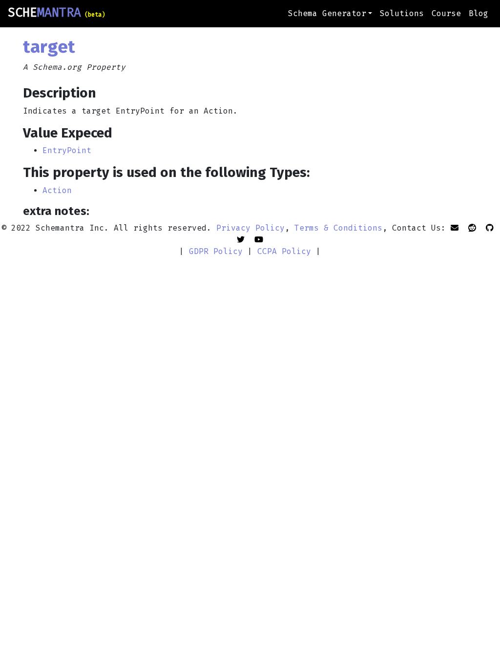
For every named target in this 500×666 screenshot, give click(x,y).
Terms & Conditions (338, 228)
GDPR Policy (216, 251)
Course (446, 13)
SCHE (56, 12)
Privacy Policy (250, 228)
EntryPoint (66, 150)
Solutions (402, 13)
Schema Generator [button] (327, 13)
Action (57, 190)
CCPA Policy (284, 251)
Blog (478, 13)
